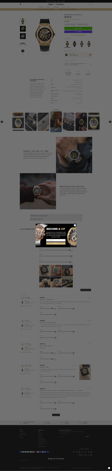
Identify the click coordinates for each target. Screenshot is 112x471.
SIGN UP (56, 243)
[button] (109, 468)
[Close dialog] (75, 225)
